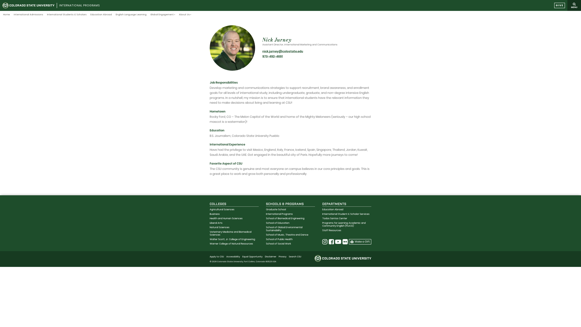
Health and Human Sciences (226, 218)
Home (6, 14)
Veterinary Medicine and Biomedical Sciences (230, 233)
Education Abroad (101, 14)
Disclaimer (270, 256)
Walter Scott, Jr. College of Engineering (232, 239)
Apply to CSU (217, 256)
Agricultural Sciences (222, 209)
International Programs (79, 5)
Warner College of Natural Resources (231, 243)
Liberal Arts (216, 223)
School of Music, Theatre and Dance (287, 234)
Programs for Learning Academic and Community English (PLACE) (344, 224)
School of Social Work (278, 243)
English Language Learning (131, 14)
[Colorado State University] (28, 5)
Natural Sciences (219, 227)
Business (215, 214)
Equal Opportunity (252, 256)
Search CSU (295, 256)
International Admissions (28, 14)
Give (559, 5)
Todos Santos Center (334, 218)
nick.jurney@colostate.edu (282, 51)
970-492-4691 (272, 56)
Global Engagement (162, 14)
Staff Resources (331, 230)
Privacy (282, 256)
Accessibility (233, 256)
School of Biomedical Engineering (285, 218)
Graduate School (276, 209)
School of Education (277, 223)
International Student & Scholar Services (345, 214)
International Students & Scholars (67, 14)
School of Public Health (279, 239)
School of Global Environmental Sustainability (284, 229)
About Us (184, 14)
